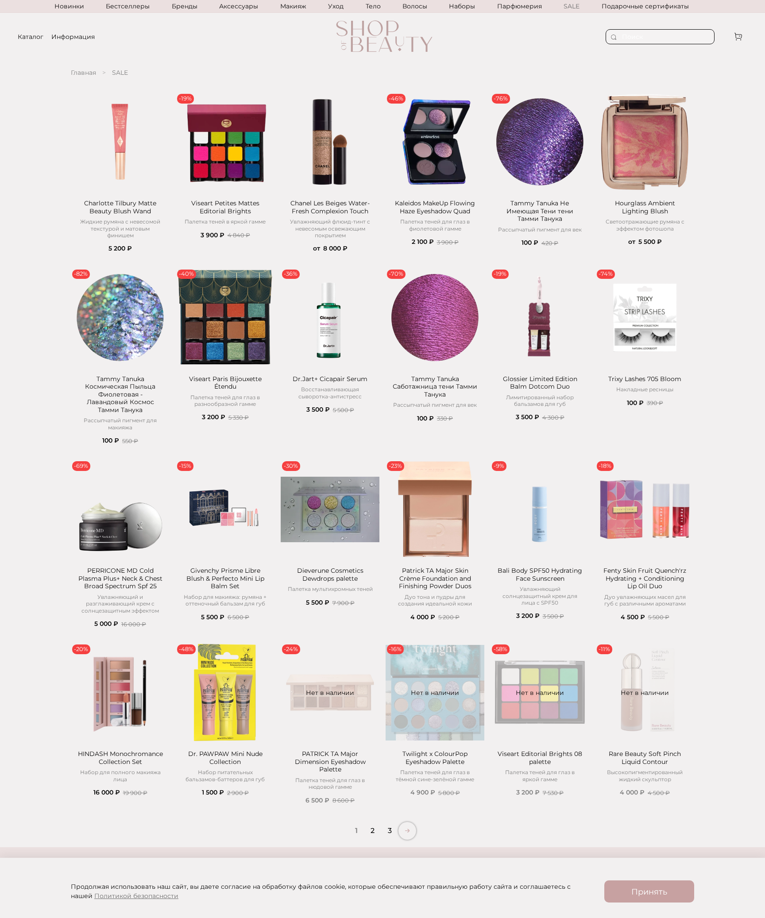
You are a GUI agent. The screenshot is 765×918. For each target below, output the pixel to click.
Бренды (184, 6)
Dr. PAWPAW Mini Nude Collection (225, 758)
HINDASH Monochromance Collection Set (120, 758)
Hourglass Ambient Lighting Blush (645, 207)
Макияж (293, 6)
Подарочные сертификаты (645, 6)
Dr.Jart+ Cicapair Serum (330, 379)
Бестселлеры (128, 6)
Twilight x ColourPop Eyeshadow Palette (435, 758)
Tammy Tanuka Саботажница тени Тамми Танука (435, 386)
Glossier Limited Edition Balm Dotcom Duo (540, 383)
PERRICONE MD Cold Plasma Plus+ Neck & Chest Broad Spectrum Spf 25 (120, 578)
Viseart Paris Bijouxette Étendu (225, 383)
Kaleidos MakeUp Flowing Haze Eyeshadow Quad (435, 207)
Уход (336, 6)
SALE (572, 6)
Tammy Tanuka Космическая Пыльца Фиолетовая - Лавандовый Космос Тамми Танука (120, 394)
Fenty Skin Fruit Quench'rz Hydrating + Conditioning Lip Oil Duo (644, 578)
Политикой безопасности (136, 896)
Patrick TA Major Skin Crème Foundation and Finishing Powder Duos (435, 578)
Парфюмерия (519, 6)
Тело (373, 6)
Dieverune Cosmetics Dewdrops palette (330, 574)
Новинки (69, 6)
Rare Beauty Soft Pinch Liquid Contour (645, 758)
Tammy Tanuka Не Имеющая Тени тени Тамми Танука (539, 211)
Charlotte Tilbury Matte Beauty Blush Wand (120, 207)
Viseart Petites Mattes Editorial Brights (225, 207)
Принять (649, 891)
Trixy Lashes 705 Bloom (644, 379)
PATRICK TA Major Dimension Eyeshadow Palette (330, 761)
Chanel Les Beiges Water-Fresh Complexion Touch (330, 207)
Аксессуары (238, 6)
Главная (83, 73)
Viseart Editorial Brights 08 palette (540, 758)
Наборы (462, 6)
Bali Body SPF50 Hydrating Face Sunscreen (540, 574)
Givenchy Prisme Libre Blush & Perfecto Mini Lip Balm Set (225, 578)
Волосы (414, 6)
